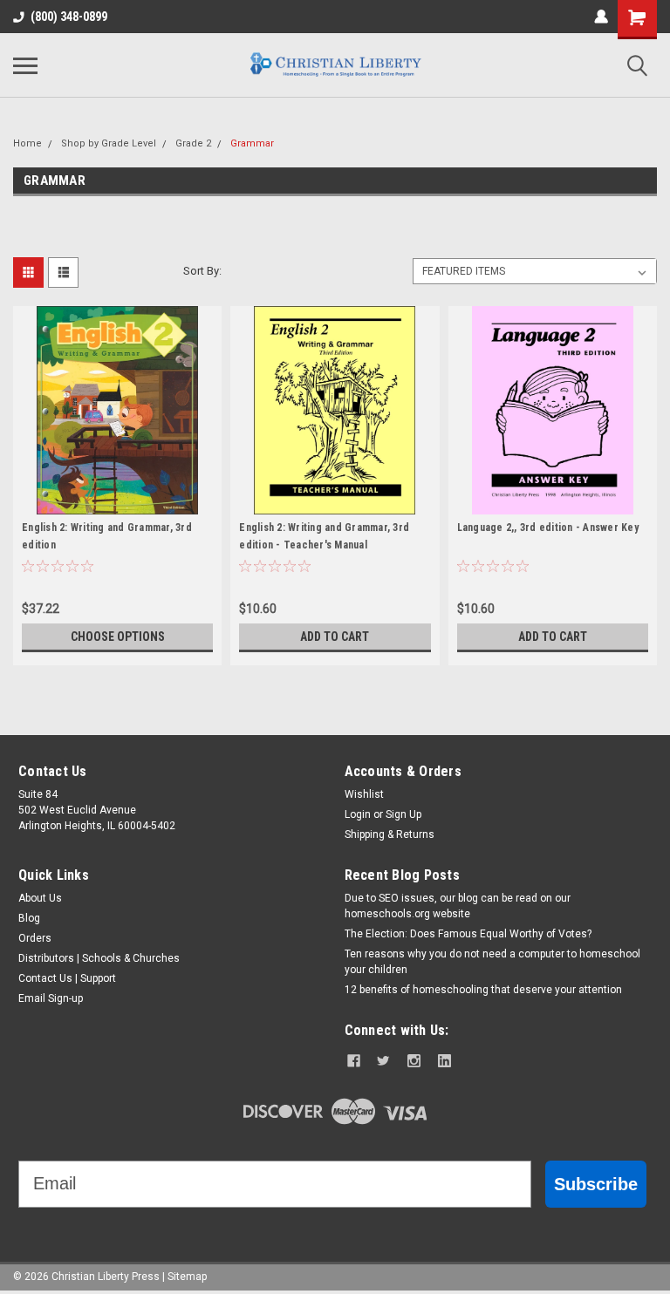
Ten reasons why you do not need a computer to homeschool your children (492, 962)
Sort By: (202, 270)
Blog (29, 918)
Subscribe (596, 1184)
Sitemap (187, 1276)
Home (27, 143)
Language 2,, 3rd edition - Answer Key (548, 527)
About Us (40, 898)
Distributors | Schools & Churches (99, 958)
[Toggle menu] (25, 65)
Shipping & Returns (389, 834)
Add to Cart (334, 637)
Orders (34, 938)
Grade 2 (193, 143)
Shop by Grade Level (108, 143)
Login (358, 814)
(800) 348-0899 (69, 17)
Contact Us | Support (67, 978)
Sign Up (403, 814)
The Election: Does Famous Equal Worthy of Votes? (468, 934)
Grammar (252, 143)
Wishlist (364, 794)
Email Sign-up (50, 998)
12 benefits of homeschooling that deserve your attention (483, 990)
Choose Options (118, 637)
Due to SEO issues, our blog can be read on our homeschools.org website (458, 906)
